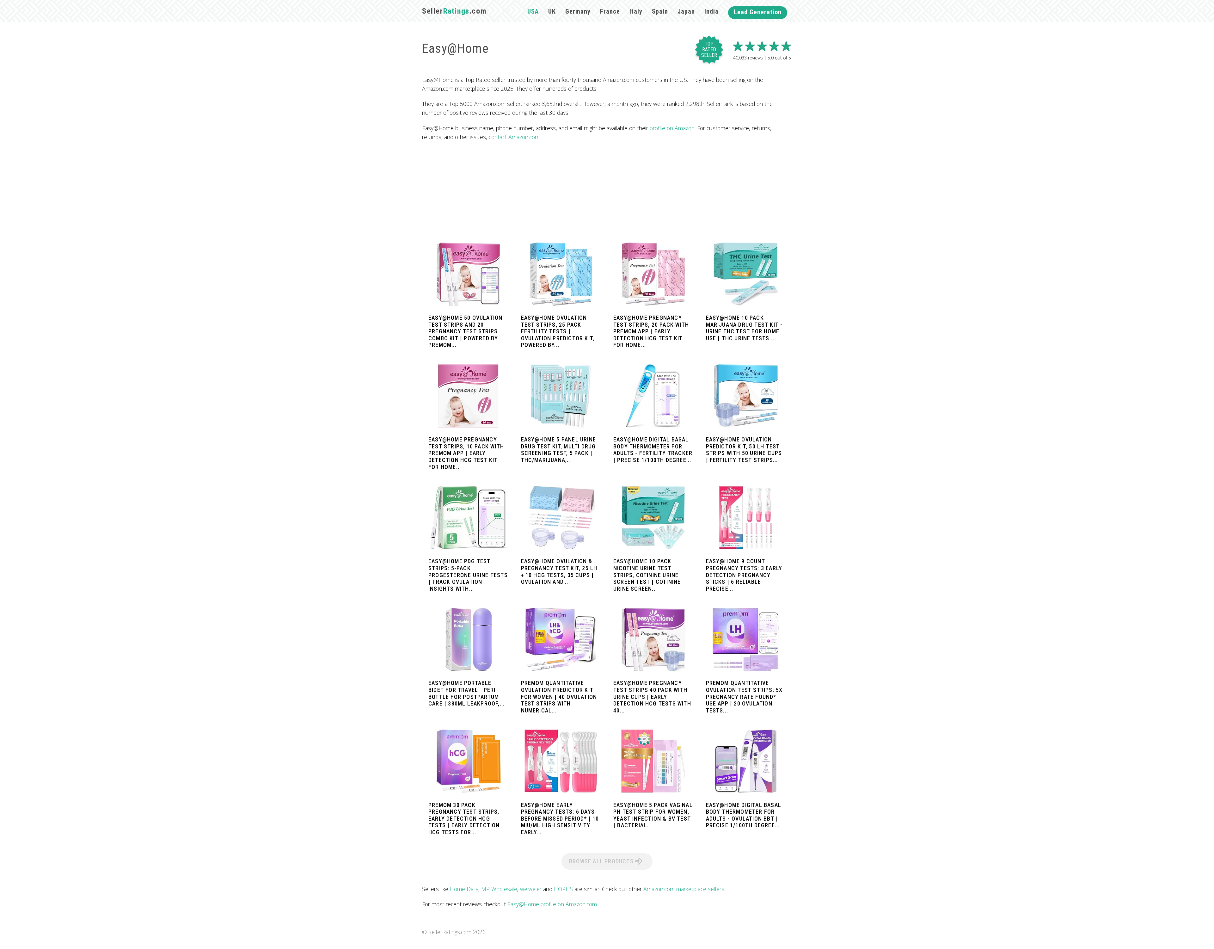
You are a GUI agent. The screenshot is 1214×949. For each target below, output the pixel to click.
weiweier (531, 889)
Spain (660, 11)
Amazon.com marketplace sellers (683, 889)
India (711, 11)
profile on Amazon (672, 128)
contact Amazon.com (514, 137)
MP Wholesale (499, 889)
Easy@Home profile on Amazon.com (552, 904)
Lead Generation (758, 12)
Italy (635, 11)
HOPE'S (563, 889)
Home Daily (464, 889)
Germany (578, 11)
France (610, 11)
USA (533, 11)
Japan (686, 11)
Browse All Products (602, 861)
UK (552, 11)
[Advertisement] (607, 192)
